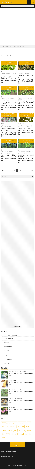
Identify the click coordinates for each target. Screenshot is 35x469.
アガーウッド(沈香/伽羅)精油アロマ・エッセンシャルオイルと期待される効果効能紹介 (21, 400)
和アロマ (10, 430)
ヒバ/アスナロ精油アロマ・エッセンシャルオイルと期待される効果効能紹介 (8, 79)
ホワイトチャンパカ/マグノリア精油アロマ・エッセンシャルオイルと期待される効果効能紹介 (21, 373)
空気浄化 (3, 99)
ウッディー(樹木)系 (6, 64)
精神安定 (7, 99)
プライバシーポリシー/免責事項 (8, 451)
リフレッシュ (26, 98)
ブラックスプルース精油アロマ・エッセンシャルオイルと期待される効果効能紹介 (8, 157)
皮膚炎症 (10, 152)
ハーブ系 (6, 355)
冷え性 (12, 73)
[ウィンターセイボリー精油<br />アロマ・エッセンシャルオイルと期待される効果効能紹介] (4, 392)
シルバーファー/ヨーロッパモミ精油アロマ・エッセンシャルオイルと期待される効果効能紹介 (26, 158)
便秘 (23, 426)
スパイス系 (6, 350)
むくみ (3, 73)
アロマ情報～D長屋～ (22, 465)
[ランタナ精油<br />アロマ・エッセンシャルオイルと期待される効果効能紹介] (4, 410)
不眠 (18, 426)
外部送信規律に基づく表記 (7, 456)
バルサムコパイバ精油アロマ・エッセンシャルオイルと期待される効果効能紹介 (25, 131)
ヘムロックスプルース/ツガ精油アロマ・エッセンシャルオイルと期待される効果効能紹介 (26, 105)
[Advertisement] (17, 26)
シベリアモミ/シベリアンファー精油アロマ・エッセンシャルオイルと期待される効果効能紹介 (9, 105)
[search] (33, 6)
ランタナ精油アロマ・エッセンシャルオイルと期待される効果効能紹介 (21, 409)
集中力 (3, 437)
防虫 (30, 434)
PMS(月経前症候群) (23, 124)
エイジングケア (22, 423)
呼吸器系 (27, 73)
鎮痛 (26, 434)
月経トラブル (21, 430)
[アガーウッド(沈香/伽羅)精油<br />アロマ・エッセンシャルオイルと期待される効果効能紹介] (4, 401)
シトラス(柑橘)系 (8, 346)
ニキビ (29, 423)
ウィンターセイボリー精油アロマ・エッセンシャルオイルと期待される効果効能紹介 (21, 391)
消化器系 (29, 430)
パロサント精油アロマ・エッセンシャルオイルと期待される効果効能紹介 (21, 382)
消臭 (5, 74)
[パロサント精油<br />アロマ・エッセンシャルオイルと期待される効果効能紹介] (4, 383)
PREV (3, 170)
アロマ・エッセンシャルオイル (9, 62)
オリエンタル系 (7, 342)
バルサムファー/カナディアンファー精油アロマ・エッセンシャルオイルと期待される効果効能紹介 (9, 132)
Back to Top (17, 445)
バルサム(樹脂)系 (8, 359)
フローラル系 (7, 363)
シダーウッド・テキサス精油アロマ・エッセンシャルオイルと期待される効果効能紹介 (25, 79)
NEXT (32, 170)
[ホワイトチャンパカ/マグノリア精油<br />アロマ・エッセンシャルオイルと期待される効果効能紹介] (4, 374)
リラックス (8, 73)
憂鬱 (15, 430)
